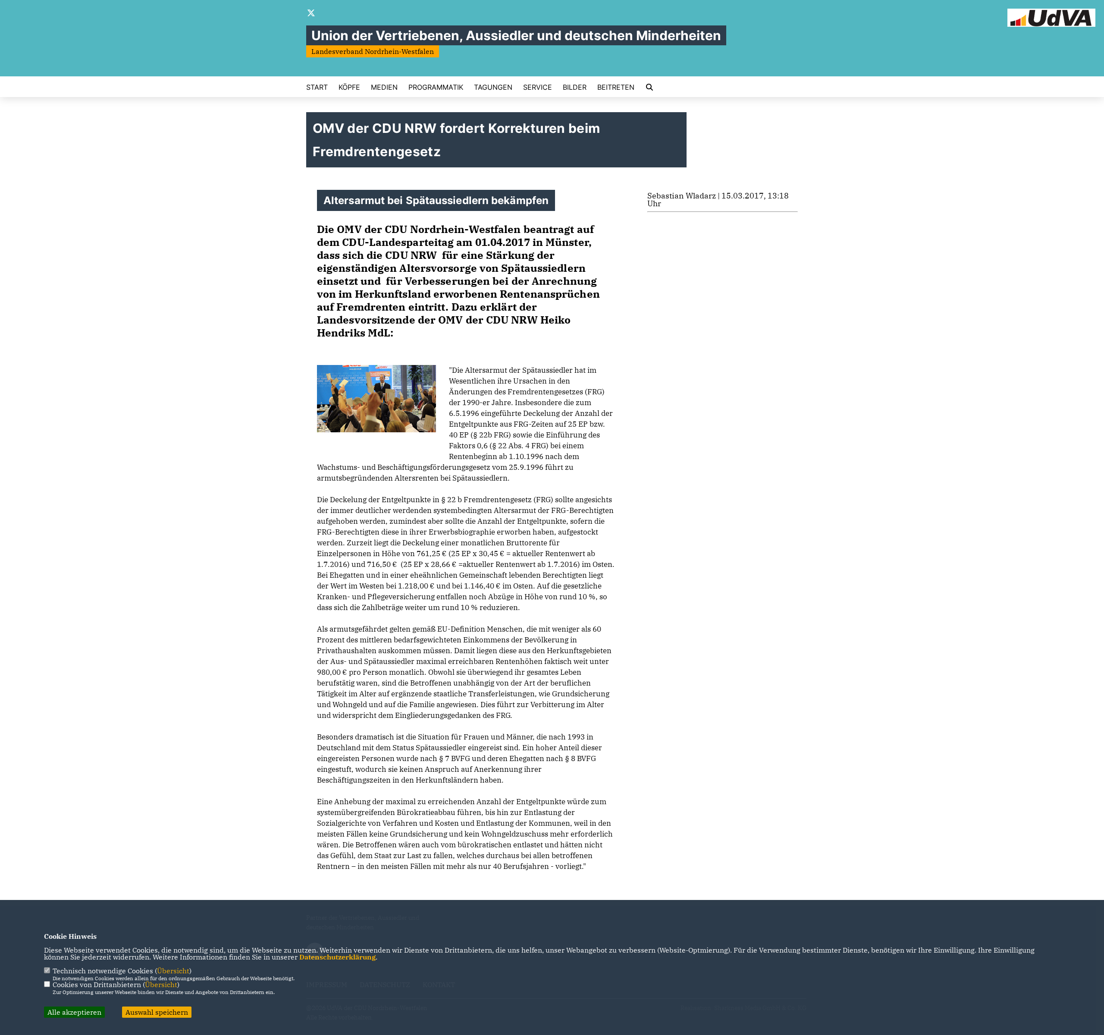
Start (317, 87)
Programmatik (435, 87)
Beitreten (615, 87)
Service (537, 87)
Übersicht (173, 970)
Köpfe (349, 87)
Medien (384, 87)
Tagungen (493, 87)
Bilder (574, 87)
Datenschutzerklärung (337, 957)
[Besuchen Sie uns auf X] (311, 14)
